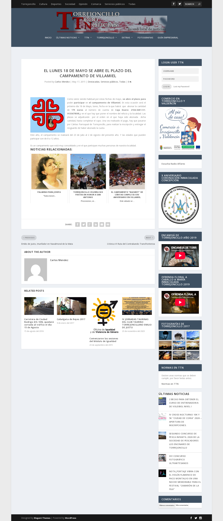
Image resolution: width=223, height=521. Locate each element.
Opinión (83, 4)
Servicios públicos (115, 4)
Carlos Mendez (62, 81)
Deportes (56, 4)
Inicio (48, 37)
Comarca (96, 4)
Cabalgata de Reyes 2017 (71, 319)
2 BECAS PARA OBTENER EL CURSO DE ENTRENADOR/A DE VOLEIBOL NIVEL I (184, 403)
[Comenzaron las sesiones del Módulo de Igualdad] (104, 315)
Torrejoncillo (28, 4)
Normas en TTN (170, 383)
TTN (86, 37)
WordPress (70, 518)
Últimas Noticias (66, 37)
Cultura (43, 4)
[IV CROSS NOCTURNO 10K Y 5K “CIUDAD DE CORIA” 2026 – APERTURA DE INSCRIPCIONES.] (162, 417)
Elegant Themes (42, 518)
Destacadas (94, 81)
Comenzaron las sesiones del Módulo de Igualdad (104, 340)
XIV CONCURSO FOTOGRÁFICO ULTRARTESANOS (178, 460)
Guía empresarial (168, 37)
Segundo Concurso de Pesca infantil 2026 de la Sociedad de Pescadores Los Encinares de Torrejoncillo (184, 440)
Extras (126, 37)
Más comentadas (182, 505)
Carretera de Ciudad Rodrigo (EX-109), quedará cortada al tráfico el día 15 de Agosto (39, 323)
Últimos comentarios (166, 505)
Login (166, 87)
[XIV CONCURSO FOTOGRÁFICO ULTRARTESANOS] (162, 458)
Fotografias (145, 37)
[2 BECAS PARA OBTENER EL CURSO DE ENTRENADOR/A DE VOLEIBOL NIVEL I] (162, 401)
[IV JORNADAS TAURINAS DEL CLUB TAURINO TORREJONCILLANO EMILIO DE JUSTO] (137, 306)
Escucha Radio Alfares (173, 163)
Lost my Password (181, 86)
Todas (131, 4)
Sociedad (70, 4)
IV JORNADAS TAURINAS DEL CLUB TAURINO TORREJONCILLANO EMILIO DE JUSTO (137, 323)
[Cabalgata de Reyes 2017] (71, 306)
